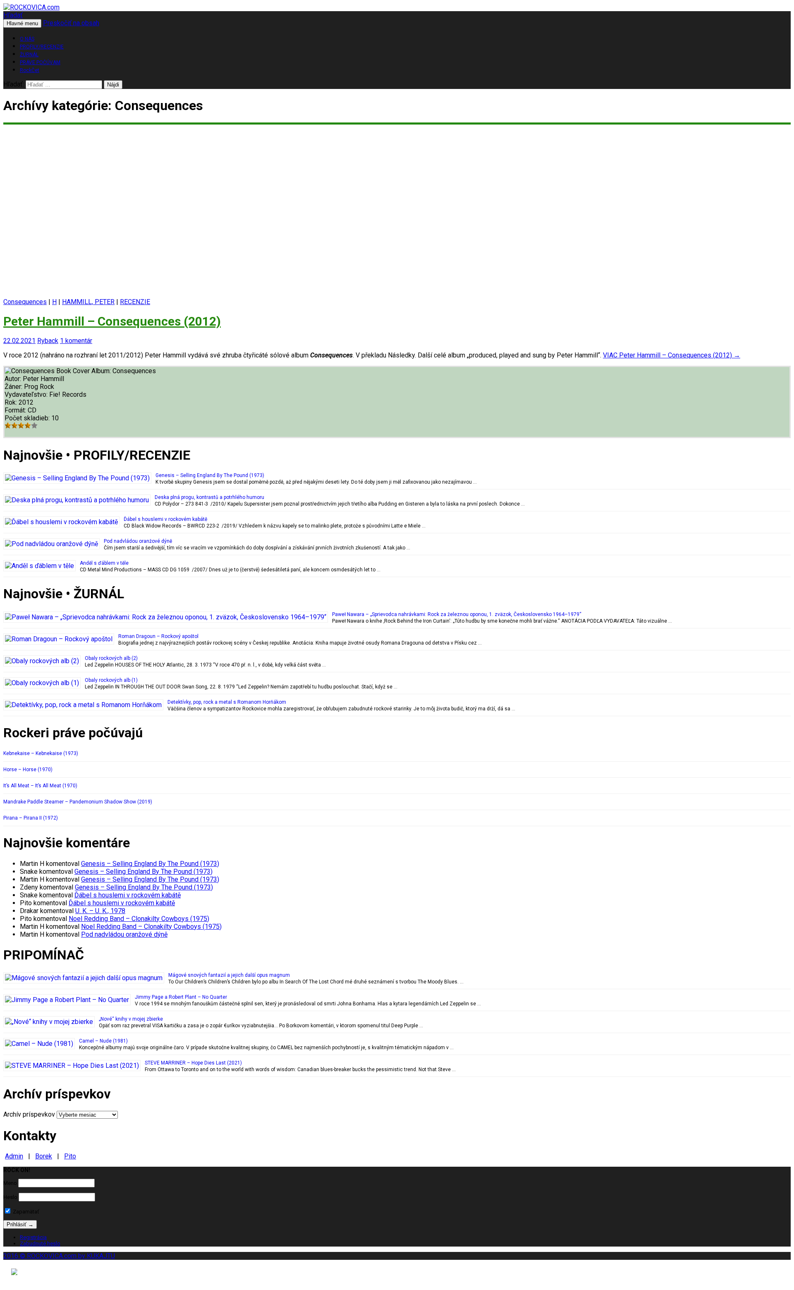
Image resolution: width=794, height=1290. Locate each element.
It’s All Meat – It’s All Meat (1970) (40, 786)
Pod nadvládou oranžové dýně (138, 541)
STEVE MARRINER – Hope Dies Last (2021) (193, 1063)
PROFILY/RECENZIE (42, 47)
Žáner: (14, 387)
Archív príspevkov (29, 1114)
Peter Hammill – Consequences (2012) (112, 321)
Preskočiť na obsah (71, 23)
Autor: (14, 379)
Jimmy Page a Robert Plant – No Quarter (181, 997)
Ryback (47, 341)
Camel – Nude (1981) (103, 1041)
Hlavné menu (22, 23)
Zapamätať (25, 1211)
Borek (43, 1156)
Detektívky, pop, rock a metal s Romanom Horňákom (226, 702)
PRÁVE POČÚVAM (40, 62)
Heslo (10, 1197)
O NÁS (27, 39)
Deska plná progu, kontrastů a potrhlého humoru (209, 497)
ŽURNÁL (29, 55)
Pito (70, 1156)
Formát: (16, 410)
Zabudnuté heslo (40, 1243)
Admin (14, 1156)
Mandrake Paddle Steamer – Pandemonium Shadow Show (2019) (77, 802)
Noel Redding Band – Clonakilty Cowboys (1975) (139, 919)
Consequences (25, 302)
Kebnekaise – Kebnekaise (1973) (40, 753)
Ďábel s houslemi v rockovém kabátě (165, 519)
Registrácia (33, 1237)
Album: (101, 371)
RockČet (29, 70)
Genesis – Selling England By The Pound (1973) (209, 475)
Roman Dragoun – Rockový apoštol (158, 636)
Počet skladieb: (28, 418)
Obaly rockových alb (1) (111, 680)
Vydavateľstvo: (27, 394)
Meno (10, 1183)
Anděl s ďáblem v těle (104, 563)
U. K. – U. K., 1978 (100, 911)
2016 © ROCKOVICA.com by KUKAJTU (59, 1256)
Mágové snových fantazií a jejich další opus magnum (229, 975)
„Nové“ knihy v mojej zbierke (131, 1019)
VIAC (671, 355)
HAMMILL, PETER (88, 302)
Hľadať (13, 15)
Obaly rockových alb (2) (111, 658)
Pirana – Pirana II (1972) (30, 818)
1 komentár (76, 341)
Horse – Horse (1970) (28, 769)
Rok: (12, 402)
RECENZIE (135, 302)
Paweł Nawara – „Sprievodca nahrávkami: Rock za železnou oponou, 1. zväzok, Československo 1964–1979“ (456, 614)
